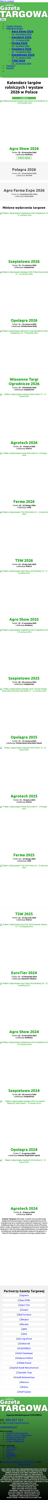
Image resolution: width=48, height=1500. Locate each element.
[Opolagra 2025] (24, 691)
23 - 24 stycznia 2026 (21, 62)
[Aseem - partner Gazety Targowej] (24, 1310)
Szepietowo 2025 (24, 678)
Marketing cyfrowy (15, 1439)
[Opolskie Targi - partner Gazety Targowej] (24, 1372)
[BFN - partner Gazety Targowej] (24, 1329)
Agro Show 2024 (24, 1031)
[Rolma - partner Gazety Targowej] (24, 1387)
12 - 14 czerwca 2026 (21, 50)
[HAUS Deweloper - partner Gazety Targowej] (24, 1353)
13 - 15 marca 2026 (21, 38)
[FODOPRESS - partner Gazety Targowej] (24, 1348)
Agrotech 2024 (24, 1208)
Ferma (9, 1451)
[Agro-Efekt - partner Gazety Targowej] (24, 1300)
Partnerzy (10, 66)
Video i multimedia (15, 1441)
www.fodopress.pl (8, 1427)
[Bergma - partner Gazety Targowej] (24, 1319)
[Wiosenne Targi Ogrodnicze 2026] (24, 333)
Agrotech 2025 (24, 796)
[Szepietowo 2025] (24, 632)
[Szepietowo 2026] (24, 215)
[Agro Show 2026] (24, 103)
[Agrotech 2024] (24, 1162)
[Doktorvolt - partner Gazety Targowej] (24, 1343)
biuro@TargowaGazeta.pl (18, 1423)
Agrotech (11, 1449)
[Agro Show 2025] (24, 573)
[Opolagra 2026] (24, 274)
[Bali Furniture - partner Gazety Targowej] (24, 1314)
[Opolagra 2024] (24, 1103)
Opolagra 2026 (24, 320)
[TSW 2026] (24, 514)
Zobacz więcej (24, 158)
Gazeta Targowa (14, 26)
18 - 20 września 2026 (22, 32)
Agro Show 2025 (24, 619)
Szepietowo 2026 (24, 261)
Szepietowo (12, 1456)
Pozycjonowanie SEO (16, 1437)
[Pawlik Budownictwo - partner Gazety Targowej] (24, 1377)
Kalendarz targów (14, 28)
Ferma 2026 (24, 501)
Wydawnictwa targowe (17, 1433)
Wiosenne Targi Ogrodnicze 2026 (24, 381)
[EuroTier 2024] (24, 927)
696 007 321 (14, 1420)
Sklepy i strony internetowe (19, 1435)
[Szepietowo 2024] (24, 1044)
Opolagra (11, 1454)
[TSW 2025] (24, 868)
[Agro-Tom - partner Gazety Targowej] (24, 1305)
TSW (9, 1458)
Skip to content (7, 1)
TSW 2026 (24, 560)
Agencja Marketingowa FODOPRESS (19, 1462)
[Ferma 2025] (24, 809)
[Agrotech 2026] (24, 396)
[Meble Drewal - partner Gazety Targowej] (24, 1363)
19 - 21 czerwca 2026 (23, 56)
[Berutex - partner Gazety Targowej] (24, 1324)
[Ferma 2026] (24, 455)
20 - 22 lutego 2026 (20, 44)
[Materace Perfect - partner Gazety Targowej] (24, 1358)
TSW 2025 (24, 914)
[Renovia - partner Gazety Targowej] (24, 1382)
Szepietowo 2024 (24, 1090)
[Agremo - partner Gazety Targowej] (24, 1295)
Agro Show (12, 1447)
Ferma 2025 (24, 855)
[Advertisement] (24, 1260)
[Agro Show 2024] (24, 985)
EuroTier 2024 (24, 973)
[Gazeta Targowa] (24, 17)
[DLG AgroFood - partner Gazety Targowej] (24, 1339)
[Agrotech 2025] (24, 750)
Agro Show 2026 (24, 148)
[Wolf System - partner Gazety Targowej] (24, 1392)
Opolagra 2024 (24, 1149)
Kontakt (10, 68)
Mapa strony (24, 1464)
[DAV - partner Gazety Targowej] (24, 1334)
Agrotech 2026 (24, 442)
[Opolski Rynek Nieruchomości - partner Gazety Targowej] (24, 1368)
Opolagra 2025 (24, 737)
